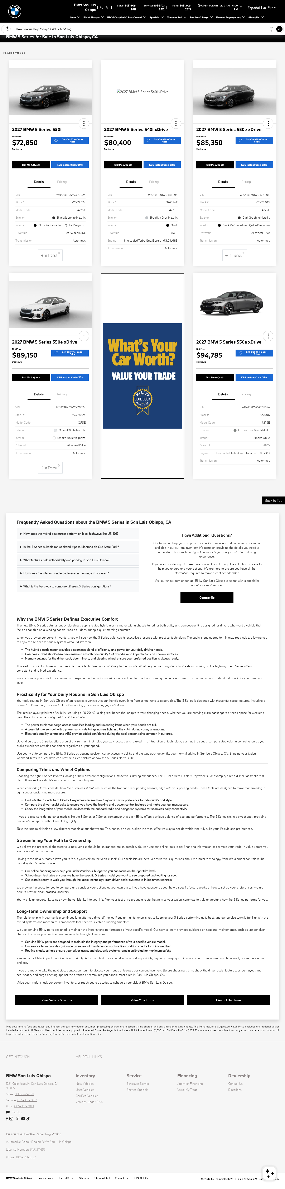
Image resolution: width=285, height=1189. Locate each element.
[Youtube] (23, 1118)
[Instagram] (11, 1118)
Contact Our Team (228, 1000)
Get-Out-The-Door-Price (72, 140)
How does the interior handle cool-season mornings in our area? (66, 573)
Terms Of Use (66, 1178)
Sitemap (84, 1178)
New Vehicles (85, 1084)
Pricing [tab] (62, 181)
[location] (240, 7)
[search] (101, 7)
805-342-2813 (24, 1106)
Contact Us (206, 598)
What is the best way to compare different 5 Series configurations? (67, 586)
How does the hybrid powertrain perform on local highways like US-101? (70, 534)
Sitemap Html (102, 1178)
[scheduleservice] (107, 7)
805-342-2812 (27, 1100)
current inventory (58, 637)
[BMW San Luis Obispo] (35, 11)
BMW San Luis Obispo (19, 1178)
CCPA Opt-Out (141, 1178)
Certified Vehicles (87, 1096)
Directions (235, 1090)
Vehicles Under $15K (89, 1102)
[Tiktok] (28, 1118)
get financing (187, 847)
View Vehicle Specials (57, 1000)
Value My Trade (187, 1090)
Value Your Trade (142, 1000)
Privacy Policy (45, 1178)
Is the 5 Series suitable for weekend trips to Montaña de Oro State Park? (71, 547)
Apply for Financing (190, 1084)
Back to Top (273, 500)
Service (134, 1075)
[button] (84, 123)
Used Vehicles (85, 1090)
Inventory (85, 1075)
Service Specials (137, 1090)
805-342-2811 (24, 1094)
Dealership (239, 1075)
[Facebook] (7, 1118)
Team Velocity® (223, 1178)
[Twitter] (17, 1118)
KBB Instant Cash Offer (70, 164)
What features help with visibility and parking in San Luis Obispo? (66, 560)
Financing (187, 1075)
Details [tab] (39, 181)
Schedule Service (138, 1084)
